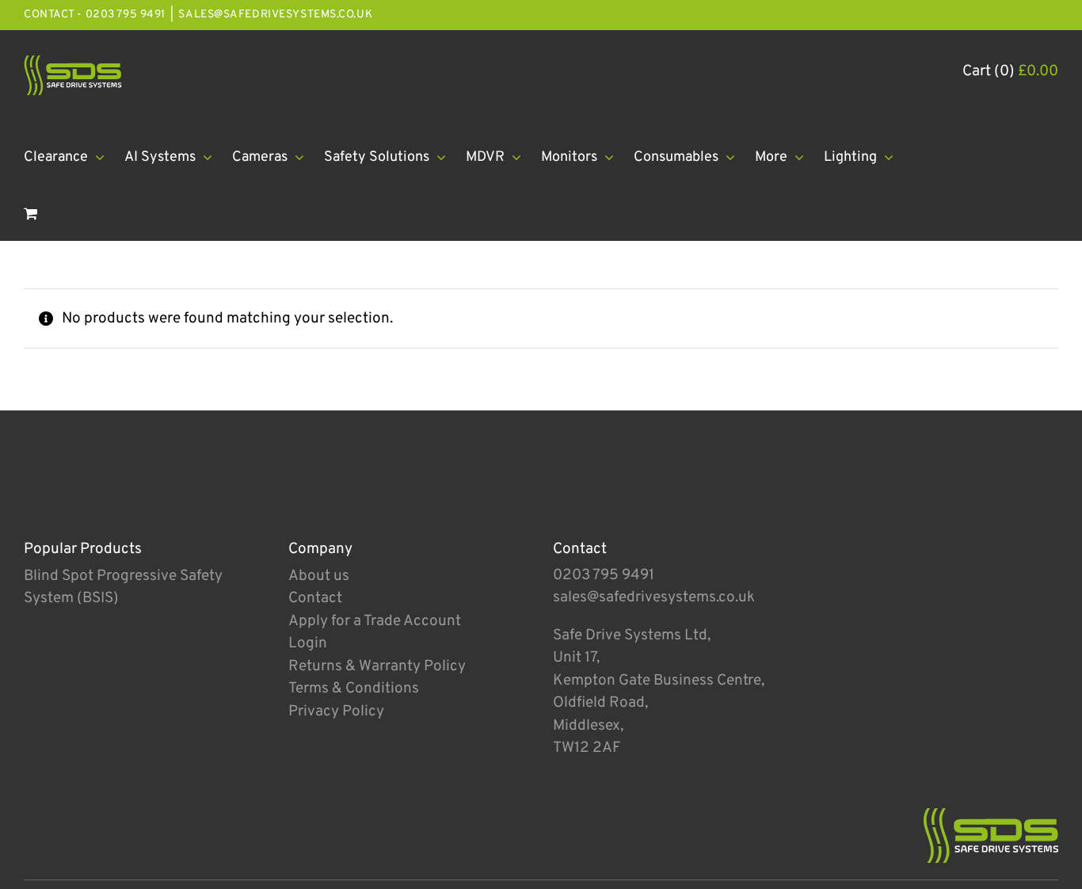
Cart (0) (1010, 71)
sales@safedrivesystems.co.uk (275, 14)
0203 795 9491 (603, 575)
